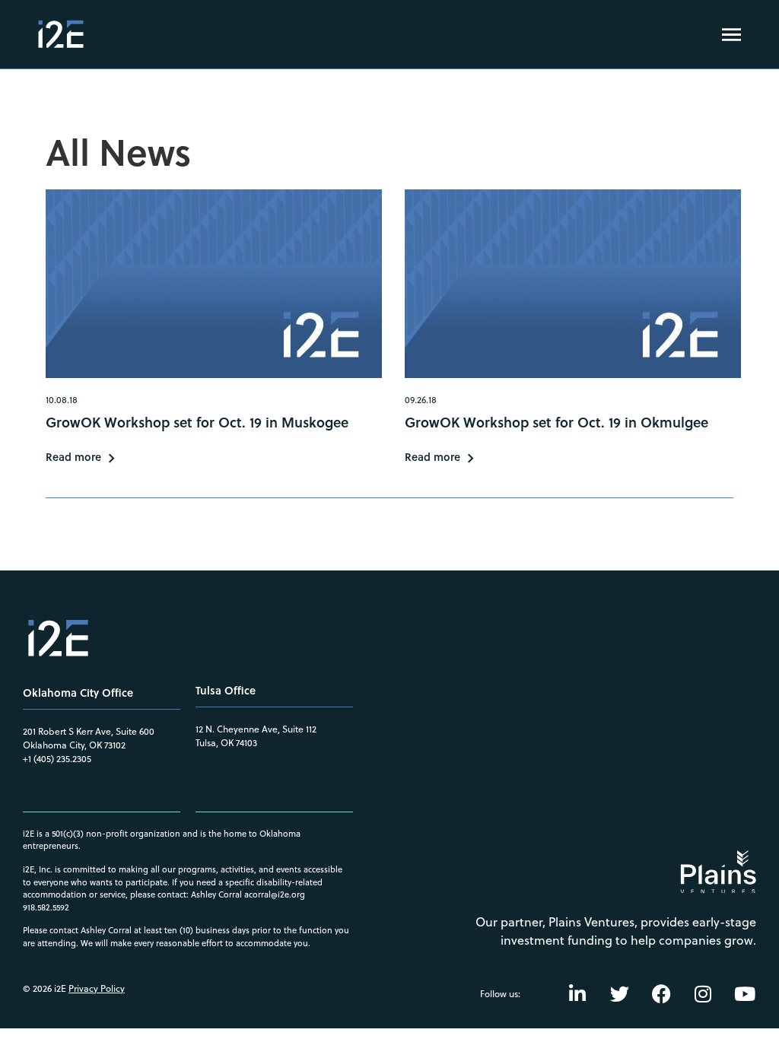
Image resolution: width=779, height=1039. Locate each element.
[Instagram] (703, 994)
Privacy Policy (96, 988)
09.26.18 (421, 399)
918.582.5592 (46, 907)
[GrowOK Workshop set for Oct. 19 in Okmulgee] (573, 284)
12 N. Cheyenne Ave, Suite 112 (256, 729)
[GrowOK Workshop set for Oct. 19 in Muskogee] (214, 284)
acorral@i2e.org (274, 894)
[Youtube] (745, 994)
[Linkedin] (577, 994)
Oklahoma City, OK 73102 (74, 745)
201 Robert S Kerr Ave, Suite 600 (88, 731)
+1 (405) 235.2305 (57, 758)
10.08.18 (62, 399)
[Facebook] (661, 994)
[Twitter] (619, 994)
